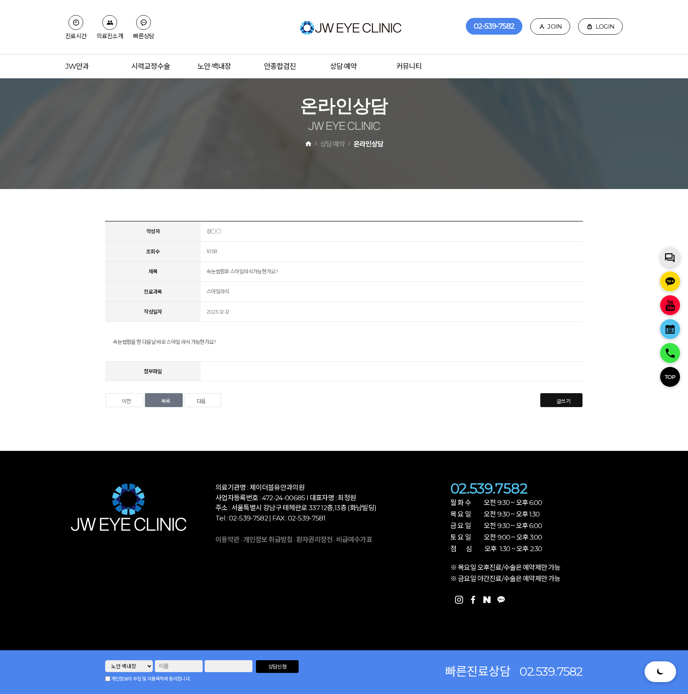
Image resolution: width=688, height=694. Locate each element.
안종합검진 (280, 66)
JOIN (554, 26)
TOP (670, 377)
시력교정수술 (150, 66)
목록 (165, 401)
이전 (126, 401)
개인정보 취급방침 (268, 540)
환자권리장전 (315, 540)
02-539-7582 (494, 26)
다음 (201, 401)
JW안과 (77, 66)
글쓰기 (563, 401)
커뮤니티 (409, 66)
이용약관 (227, 540)
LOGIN (604, 26)
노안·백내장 (214, 66)
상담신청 (277, 666)
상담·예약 (343, 66)
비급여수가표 (354, 540)
